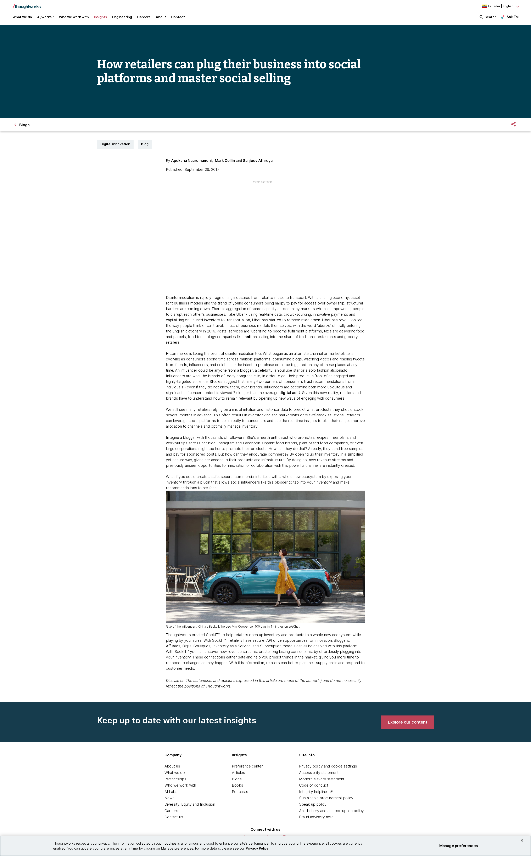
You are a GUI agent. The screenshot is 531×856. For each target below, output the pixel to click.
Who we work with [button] (74, 17)
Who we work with (180, 785)
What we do (174, 772)
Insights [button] (100, 17)
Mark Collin (225, 160)
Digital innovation (115, 144)
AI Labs (170, 791)
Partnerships (175, 779)
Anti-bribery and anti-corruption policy (331, 811)
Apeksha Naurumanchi (191, 160)
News (169, 798)
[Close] (521, 840)
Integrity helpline (313, 791)
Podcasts (240, 791)
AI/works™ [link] (45, 17)
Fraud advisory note (316, 817)
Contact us (173, 817)
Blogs (237, 779)
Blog (145, 144)
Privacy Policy (257, 848)
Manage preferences (458, 846)
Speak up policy (312, 804)
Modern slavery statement (321, 779)
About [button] (161, 17)
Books (237, 785)
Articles (238, 772)
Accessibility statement (319, 772)
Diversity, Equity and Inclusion (189, 804)
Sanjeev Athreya (258, 160)
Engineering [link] (122, 17)
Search (491, 17)
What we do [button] (22, 17)
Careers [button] (144, 17)
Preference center (247, 766)
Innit (248, 337)
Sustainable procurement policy (326, 798)
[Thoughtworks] (26, 4)
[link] (407, 722)
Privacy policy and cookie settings (328, 766)
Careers (171, 811)
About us (172, 766)
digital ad (288, 392)
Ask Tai (513, 17)
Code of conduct (313, 785)
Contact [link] (178, 17)
